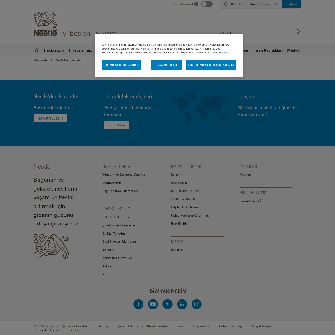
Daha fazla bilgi (220, 52)
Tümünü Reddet (166, 64)
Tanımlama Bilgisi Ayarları (121, 64)
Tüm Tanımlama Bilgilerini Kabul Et (211, 64)
